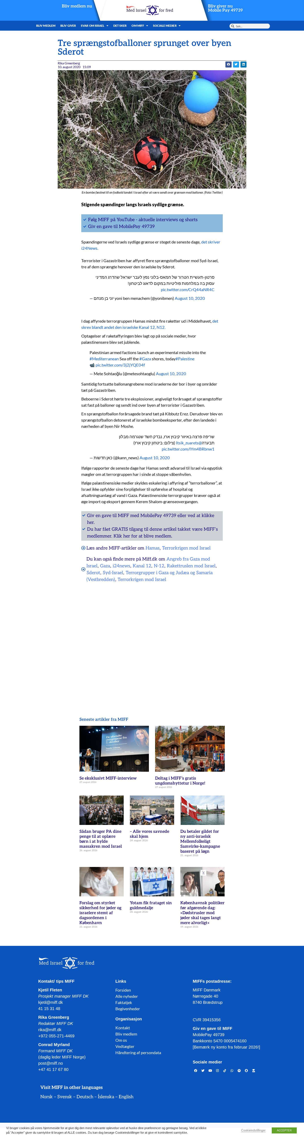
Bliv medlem (45, 25)
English (126, 1096)
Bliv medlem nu (77, 6)
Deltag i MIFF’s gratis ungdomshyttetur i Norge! (180, 781)
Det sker (120, 25)
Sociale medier (164, 25)
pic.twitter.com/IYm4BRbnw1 (188, 448)
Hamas (152, 548)
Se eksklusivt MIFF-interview (108, 778)
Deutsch (85, 1096)
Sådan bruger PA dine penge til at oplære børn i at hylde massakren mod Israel (100, 839)
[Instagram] (217, 1071)
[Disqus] (152, 639)
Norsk (46, 1096)
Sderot (93, 572)
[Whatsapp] (232, 1071)
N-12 (159, 566)
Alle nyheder (126, 996)
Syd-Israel (113, 572)
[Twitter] (203, 1071)
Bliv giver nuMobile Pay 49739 (225, 8)
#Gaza (145, 358)
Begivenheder (127, 1008)
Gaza (105, 566)
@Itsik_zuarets (189, 442)
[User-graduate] (254, 1071)
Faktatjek (123, 1002)
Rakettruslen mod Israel (191, 566)
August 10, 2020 (190, 298)
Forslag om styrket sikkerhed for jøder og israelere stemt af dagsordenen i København (100, 913)
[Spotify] (239, 1071)
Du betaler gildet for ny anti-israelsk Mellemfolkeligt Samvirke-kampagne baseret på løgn (200, 841)
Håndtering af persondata (138, 1052)
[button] (228, 64)
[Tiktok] (225, 1071)
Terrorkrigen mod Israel (186, 548)
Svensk (64, 1096)
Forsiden (123, 989)
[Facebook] (196, 1071)
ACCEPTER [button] (284, 1130)
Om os (121, 1040)
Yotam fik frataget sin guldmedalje (151, 905)
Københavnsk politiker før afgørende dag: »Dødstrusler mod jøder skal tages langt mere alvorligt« (202, 913)
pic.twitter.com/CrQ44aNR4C (187, 289)
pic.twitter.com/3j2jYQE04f (120, 364)
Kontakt (122, 1027)
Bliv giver (68, 25)
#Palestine (185, 358)
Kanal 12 (142, 566)
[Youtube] (210, 1071)
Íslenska (106, 1096)
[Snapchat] (246, 1071)
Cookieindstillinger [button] (253, 1130)
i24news (121, 566)
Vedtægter (124, 1046)
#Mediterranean (104, 358)
